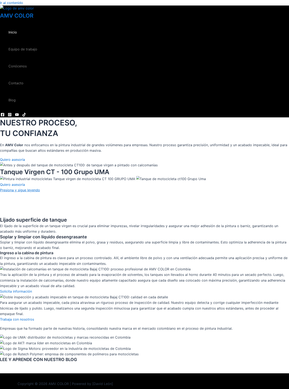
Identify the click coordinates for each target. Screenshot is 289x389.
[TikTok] (24, 115)
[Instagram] (9, 115)
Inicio (12, 32)
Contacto (15, 83)
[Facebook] (2, 115)
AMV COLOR (16, 15)
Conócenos (17, 66)
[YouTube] (16, 115)
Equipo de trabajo (22, 49)
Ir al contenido (11, 3)
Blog (12, 100)
